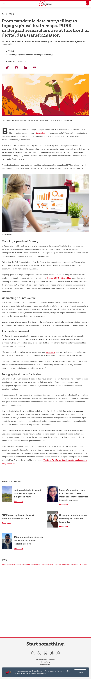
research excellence (31, 564)
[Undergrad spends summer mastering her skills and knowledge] (52, 519)
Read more (18, 501)
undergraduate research (11, 564)
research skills (47, 564)
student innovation (63, 564)
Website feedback (45, 664)
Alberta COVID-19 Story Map (59, 278)
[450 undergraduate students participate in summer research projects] (7, 541)
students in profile (79, 564)
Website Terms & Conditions (36, 673)
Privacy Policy (45, 662)
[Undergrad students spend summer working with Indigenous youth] (7, 494)
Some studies (41, 133)
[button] (8, 67)
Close (80, 672)
